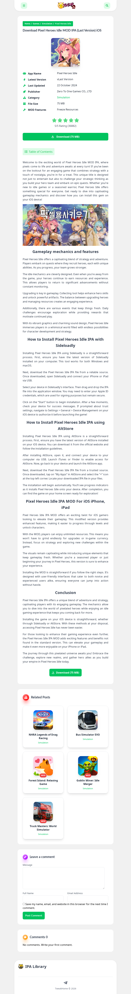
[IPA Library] (65, 5)
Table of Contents (41, 152)
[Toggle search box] (107, 5)
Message (27, 864)
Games (36, 23)
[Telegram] (65, 982)
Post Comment (33, 915)
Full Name (28, 893)
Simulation (47, 23)
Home (27, 23)
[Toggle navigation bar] (24, 5)
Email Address (75, 893)
